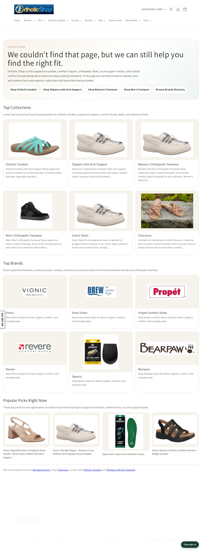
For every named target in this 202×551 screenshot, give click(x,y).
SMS (108, 512)
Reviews (83, 512)
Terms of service (126, 547)
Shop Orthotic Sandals (23, 89)
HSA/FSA (140, 512)
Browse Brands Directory (170, 89)
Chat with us (190, 544)
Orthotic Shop (81, 547)
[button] (29, 20)
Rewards (129, 512)
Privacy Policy (96, 512)
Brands (59, 512)
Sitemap (49, 512)
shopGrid (152, 512)
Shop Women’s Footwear (102, 89)
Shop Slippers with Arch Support (62, 89)
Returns (117, 512)
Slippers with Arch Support (121, 469)
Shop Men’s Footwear (136, 89)
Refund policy (110, 547)
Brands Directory (42, 469)
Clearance (63, 469)
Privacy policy (96, 547)
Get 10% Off (2, 319)
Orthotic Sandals (92, 469)
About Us (71, 512)
